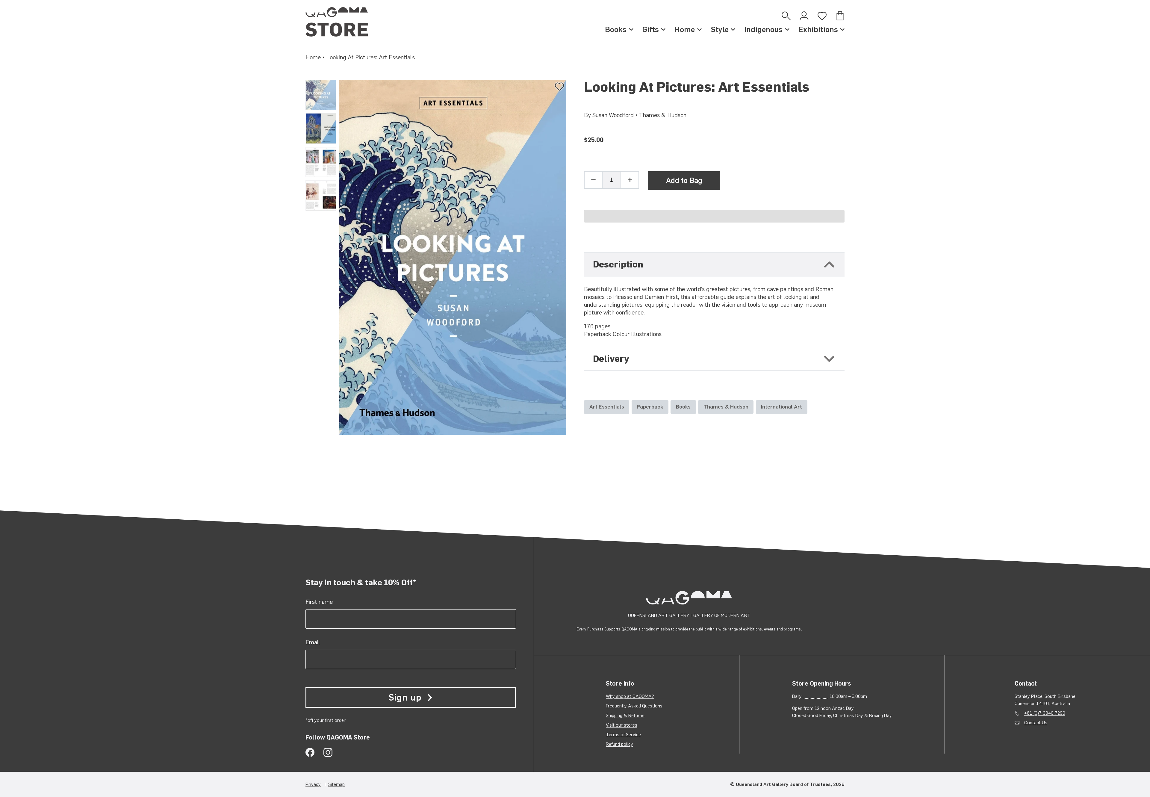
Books (616, 29)
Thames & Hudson (662, 115)
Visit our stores (621, 725)
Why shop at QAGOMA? (630, 696)
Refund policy (619, 744)
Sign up (404, 697)
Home (684, 29)
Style (720, 29)
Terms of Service (623, 734)
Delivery (611, 358)
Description (618, 264)
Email (312, 642)
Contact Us (1035, 722)
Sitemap (336, 784)
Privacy (313, 784)
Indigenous (763, 29)
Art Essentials (606, 406)
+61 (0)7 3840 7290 (1044, 713)
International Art (781, 406)
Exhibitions (818, 29)
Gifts (650, 29)
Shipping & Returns (625, 715)
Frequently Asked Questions (634, 706)
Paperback (650, 406)
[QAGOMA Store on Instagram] (327, 752)
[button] (714, 216)
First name (319, 601)
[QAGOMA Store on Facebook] (309, 752)
